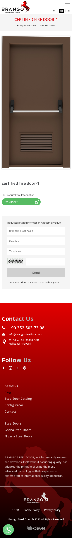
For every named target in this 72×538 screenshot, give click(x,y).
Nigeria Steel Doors (18, 436)
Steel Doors (13, 423)
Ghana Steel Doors (18, 430)
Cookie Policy (31, 510)
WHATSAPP (12, 202)
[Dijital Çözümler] (36, 529)
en (61, 11)
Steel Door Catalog (18, 399)
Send (36, 273)
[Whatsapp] (8, 529)
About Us (11, 386)
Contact (10, 411)
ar (69, 11)
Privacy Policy (52, 510)
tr (54, 11)
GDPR (15, 510)
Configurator (14, 405)
